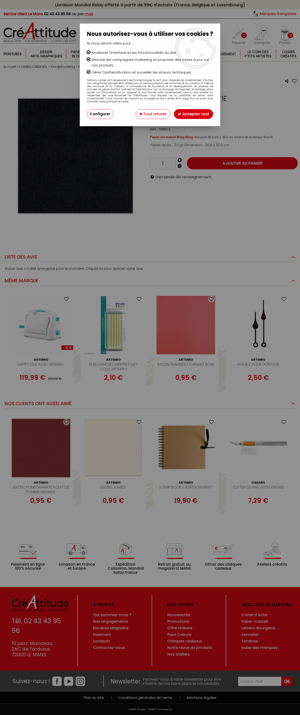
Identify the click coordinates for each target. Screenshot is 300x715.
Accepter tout (195, 114)
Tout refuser (154, 114)
